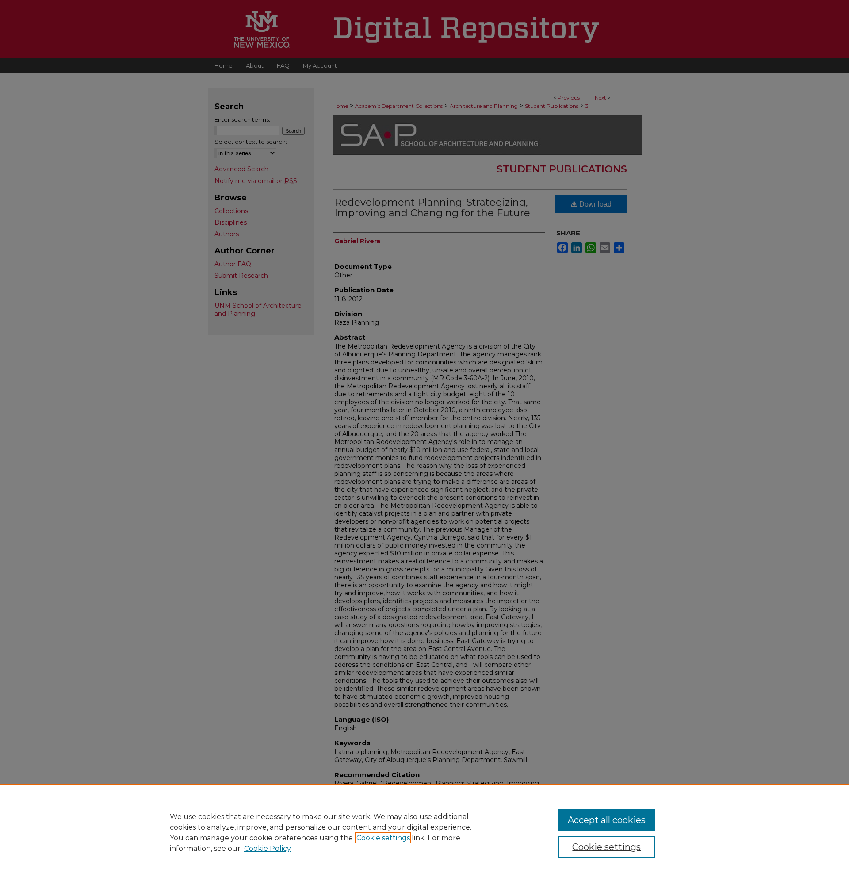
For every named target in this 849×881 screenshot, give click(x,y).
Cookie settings (383, 838)
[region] (424, 832)
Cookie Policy (267, 848)
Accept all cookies (607, 820)
